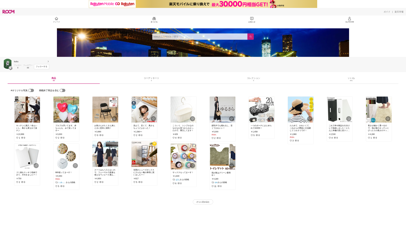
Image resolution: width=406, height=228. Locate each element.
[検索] (250, 36)
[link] (27, 110)
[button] (8, 64)
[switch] (31, 90)
